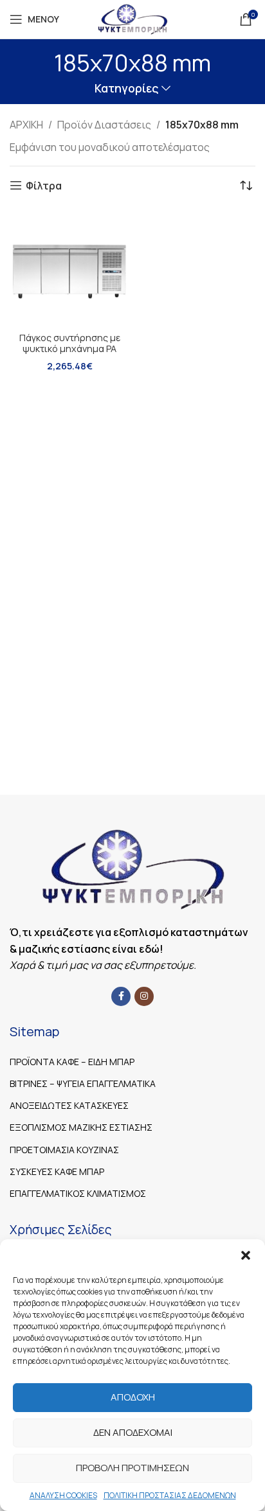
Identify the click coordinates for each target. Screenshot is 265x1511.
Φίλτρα (44, 185)
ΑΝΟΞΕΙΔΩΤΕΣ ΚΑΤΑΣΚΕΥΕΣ (69, 1105)
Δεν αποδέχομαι (132, 1432)
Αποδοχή (133, 1397)
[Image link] (133, 868)
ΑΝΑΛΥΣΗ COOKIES (63, 1495)
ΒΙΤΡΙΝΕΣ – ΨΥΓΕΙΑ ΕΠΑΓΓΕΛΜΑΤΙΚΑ (83, 1083)
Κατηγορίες (126, 88)
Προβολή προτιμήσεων (132, 1467)
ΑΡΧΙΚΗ (26, 125)
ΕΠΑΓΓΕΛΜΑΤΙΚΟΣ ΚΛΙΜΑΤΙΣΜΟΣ (78, 1193)
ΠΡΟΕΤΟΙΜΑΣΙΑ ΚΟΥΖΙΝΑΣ (64, 1150)
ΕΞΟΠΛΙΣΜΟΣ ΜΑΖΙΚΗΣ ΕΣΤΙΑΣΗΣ (81, 1127)
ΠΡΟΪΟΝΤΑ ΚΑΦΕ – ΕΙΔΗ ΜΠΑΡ (72, 1062)
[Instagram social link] (144, 996)
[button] (245, 1255)
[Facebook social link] (121, 996)
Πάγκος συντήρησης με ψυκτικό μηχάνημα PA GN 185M (69, 348)
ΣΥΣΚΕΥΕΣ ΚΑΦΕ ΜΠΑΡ (57, 1171)
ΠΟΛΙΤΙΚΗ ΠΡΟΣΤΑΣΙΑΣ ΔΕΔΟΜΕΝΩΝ (170, 1495)
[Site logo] (132, 18)
